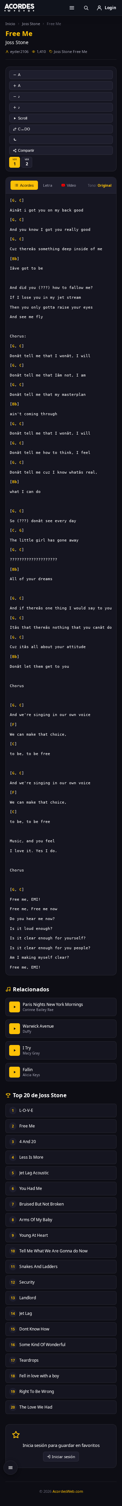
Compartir (26, 150)
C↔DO (24, 129)
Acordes (27, 185)
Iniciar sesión (63, 1456)
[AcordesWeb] (23, 7)
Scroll (22, 118)
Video (71, 185)
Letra (47, 185)
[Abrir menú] (71, 8)
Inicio (10, 23)
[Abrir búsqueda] (86, 8)
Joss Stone (31, 23)
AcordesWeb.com (68, 1491)
